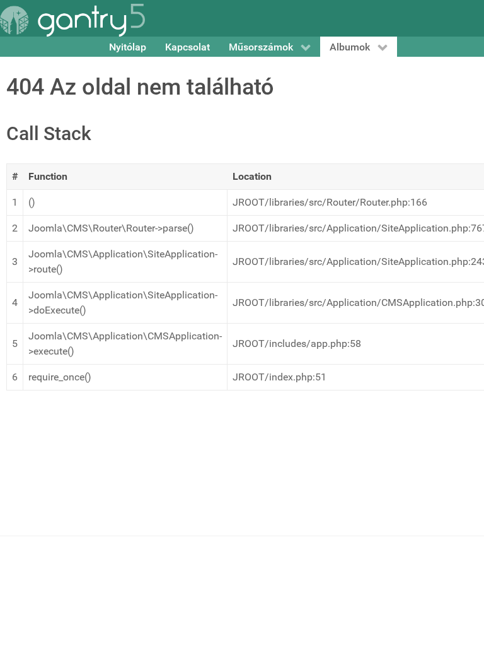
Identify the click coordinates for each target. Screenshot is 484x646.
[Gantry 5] (72, 20)
